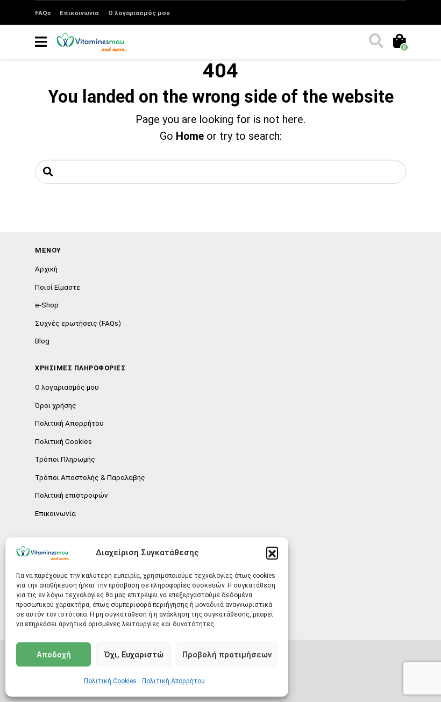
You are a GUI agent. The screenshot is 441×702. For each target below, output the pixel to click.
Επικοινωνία (79, 13)
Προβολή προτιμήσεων (227, 655)
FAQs (43, 13)
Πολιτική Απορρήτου (173, 681)
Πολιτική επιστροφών (71, 495)
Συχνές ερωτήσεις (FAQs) (78, 323)
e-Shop (47, 304)
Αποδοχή (54, 655)
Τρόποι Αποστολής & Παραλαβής (90, 477)
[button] (272, 552)
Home (190, 136)
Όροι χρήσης (55, 405)
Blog (42, 340)
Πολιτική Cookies (110, 681)
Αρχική (46, 268)
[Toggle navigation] (41, 42)
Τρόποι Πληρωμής (65, 459)
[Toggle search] (375, 42)
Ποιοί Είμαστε (57, 287)
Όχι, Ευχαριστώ (133, 655)
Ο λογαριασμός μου (139, 13)
